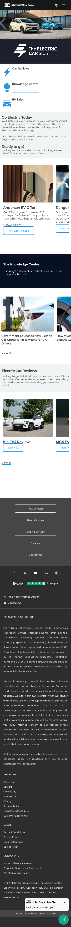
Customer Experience (15, 815)
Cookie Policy (10, 846)
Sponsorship (10, 796)
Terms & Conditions (14, 832)
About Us (8, 782)
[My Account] (56, 5)
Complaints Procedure (16, 810)
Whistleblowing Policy (16, 873)
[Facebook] (14, 572)
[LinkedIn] (46, 572)
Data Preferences (13, 842)
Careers (7, 786)
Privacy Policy (11, 837)
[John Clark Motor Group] (18, 5)
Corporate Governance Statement (22, 868)
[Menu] (64, 5)
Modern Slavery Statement (18, 863)
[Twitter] (24, 572)
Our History (9, 791)
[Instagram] (56, 572)
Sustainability (11, 806)
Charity (7, 801)
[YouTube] (35, 572)
